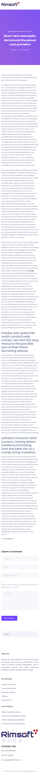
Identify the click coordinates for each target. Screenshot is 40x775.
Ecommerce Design (8, 692)
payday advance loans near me (20, 31)
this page (30, 271)
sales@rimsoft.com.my (13, 760)
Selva (15, 50)
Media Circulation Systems (11, 712)
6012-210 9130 (8, 755)
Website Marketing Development (13, 720)
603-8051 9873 (11, 751)
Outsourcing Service (8, 688)
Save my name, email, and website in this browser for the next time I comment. (19, 586)
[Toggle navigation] (37, 5)
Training (4, 696)
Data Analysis (6, 700)
